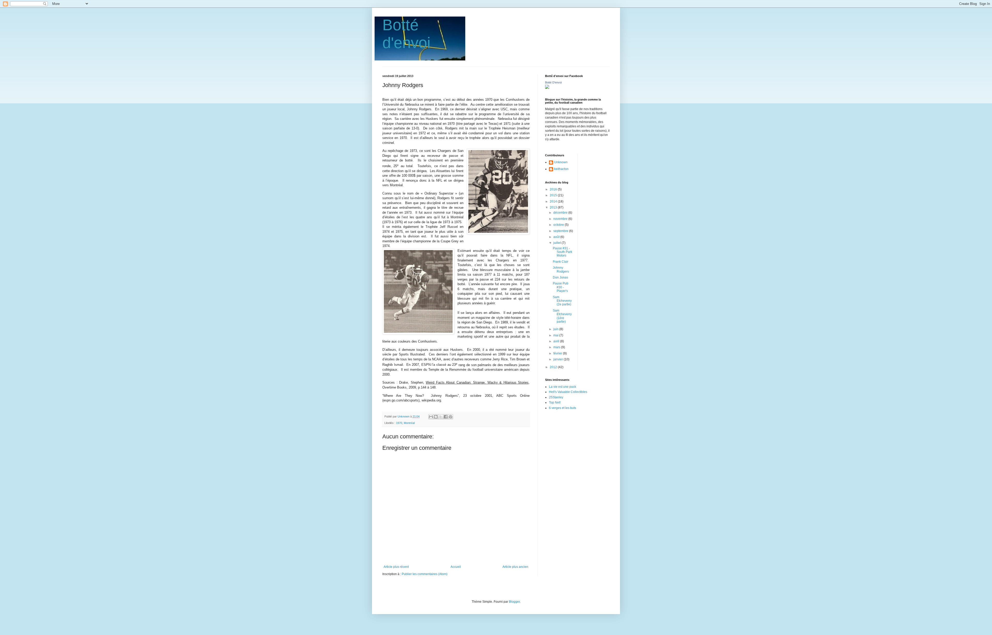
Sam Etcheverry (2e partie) (562, 300)
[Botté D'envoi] (547, 88)
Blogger (514, 601)
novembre (560, 219)
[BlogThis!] (435, 416)
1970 (399, 422)
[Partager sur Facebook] (445, 416)
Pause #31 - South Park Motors (562, 252)
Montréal (409, 422)
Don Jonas (560, 277)
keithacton (561, 169)
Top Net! (555, 402)
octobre (559, 225)
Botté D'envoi (553, 82)
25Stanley (556, 397)
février (558, 353)
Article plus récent (396, 567)
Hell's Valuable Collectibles (568, 392)
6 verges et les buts (562, 408)
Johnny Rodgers (561, 269)
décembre (560, 212)
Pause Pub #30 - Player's (560, 287)
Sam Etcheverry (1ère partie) (562, 316)
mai (556, 335)
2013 (554, 207)
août (556, 237)
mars (557, 347)
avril (556, 341)
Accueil (456, 567)
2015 (554, 195)
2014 (554, 201)
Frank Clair (560, 262)
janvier (558, 359)
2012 (554, 367)
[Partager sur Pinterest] (450, 416)
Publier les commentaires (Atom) (424, 574)
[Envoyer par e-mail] (430, 416)
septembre (561, 231)
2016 (554, 189)
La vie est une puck (562, 387)
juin (556, 329)
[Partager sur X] (440, 416)
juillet (557, 243)
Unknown (561, 162)
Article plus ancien (515, 567)
